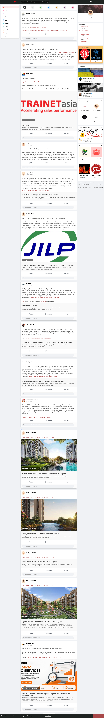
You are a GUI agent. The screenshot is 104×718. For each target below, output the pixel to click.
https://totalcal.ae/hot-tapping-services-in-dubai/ (45, 297)
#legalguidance (55, 30)
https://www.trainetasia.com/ (30, 82)
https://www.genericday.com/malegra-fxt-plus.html (36, 417)
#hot (23, 301)
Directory (85, 187)
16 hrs (27, 326)
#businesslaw (33, 30)
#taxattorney (25, 30)
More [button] (100, 187)
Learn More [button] (48, 716)
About (79, 187)
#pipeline (43, 301)
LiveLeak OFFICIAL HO (85, 175)
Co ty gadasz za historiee (88, 138)
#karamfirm (63, 30)
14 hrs (27, 215)
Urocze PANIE (87, 93)
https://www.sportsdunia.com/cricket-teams (38, 338)
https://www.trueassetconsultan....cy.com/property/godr (38, 497)
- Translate (30, 15)
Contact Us (95, 187)
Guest (90, 17)
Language (100, 184)
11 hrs (27, 75)
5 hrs (27, 46)
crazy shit (82, 159)
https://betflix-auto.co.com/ (67, 53)
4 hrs (27, 15)
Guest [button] (92, 1)
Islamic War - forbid (97, 159)
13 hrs (27, 174)
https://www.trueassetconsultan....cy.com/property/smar (38, 557)
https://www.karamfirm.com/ (37, 27)
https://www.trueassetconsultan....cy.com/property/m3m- (38, 437)
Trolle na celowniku (97, 175)
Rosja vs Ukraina (87, 78)
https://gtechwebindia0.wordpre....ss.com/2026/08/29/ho (44, 657)
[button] (35, 1)
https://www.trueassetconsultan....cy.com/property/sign (38, 585)
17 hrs (27, 645)
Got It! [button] (98, 716)
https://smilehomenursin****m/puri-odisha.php (36, 190)
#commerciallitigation (44, 30)
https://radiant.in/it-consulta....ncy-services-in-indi (43, 377)
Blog (90, 187)
